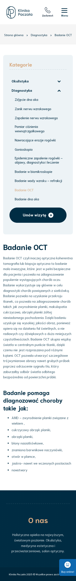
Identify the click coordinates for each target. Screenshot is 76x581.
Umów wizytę (34, 214)
